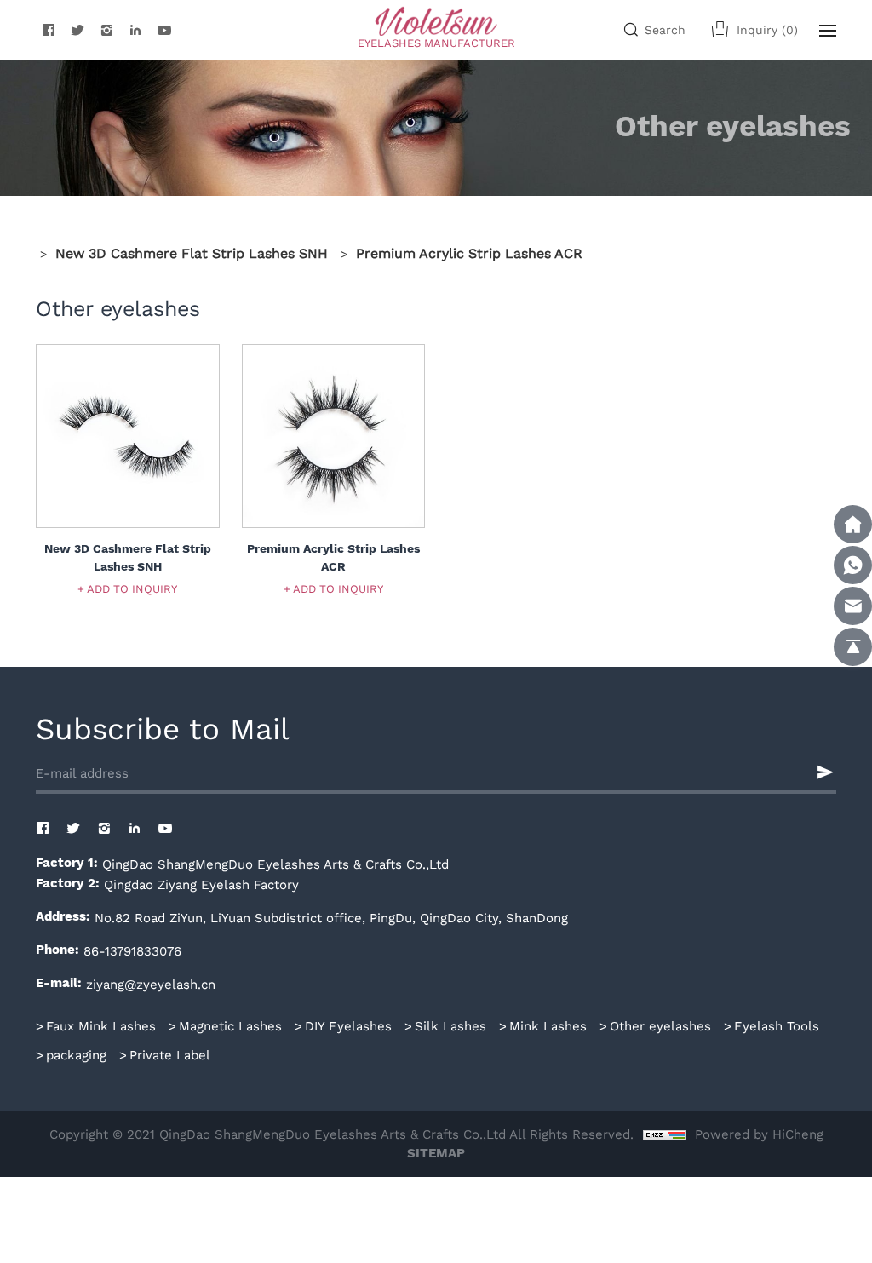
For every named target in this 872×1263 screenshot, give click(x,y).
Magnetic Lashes (230, 1025)
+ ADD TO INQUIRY (127, 588)
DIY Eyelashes (348, 1025)
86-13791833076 (132, 950)
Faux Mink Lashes (101, 1025)
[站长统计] (664, 1134)
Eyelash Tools (776, 1025)
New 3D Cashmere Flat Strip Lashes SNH (191, 252)
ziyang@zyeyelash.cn (150, 983)
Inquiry (767, 29)
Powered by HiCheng (759, 1133)
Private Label (169, 1054)
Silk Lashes (450, 1025)
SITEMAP (436, 1153)
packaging (76, 1054)
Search (665, 29)
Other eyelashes (660, 1025)
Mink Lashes (548, 1025)
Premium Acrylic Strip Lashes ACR (469, 252)
